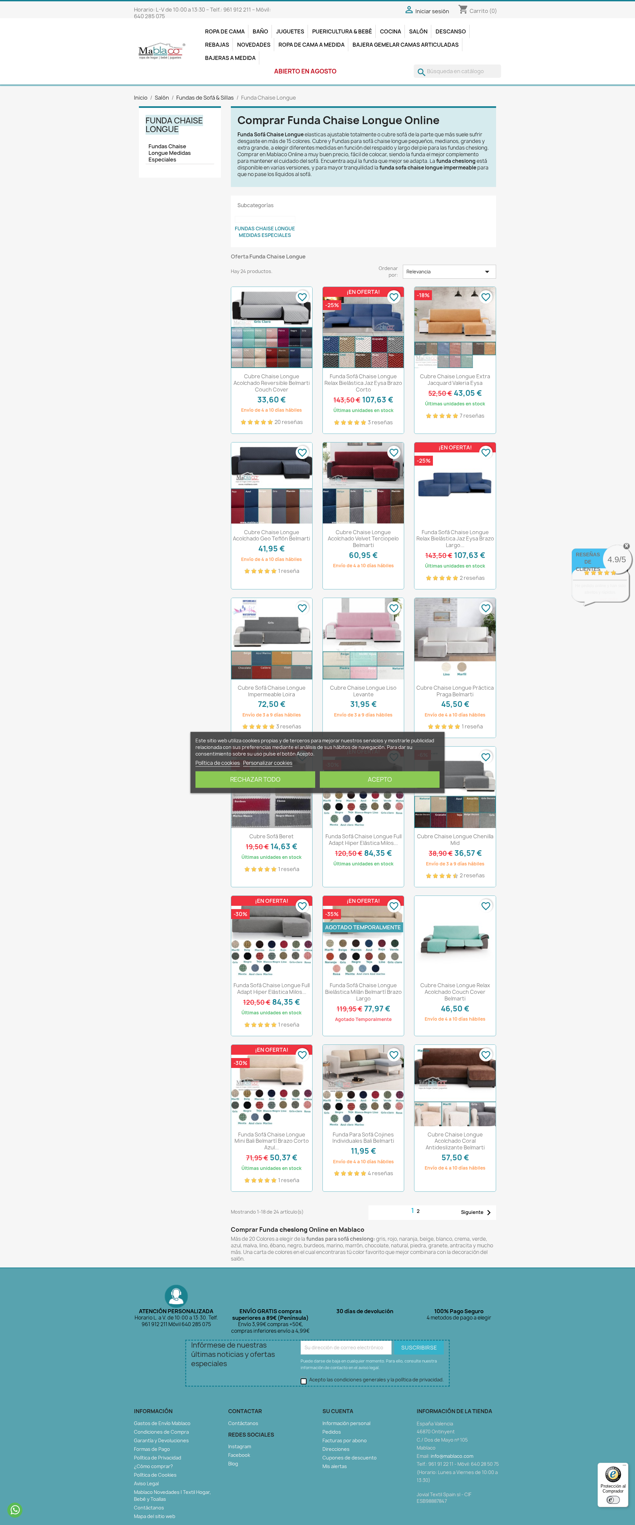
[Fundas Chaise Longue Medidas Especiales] (265, 219)
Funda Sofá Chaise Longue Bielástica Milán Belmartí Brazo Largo (363, 992)
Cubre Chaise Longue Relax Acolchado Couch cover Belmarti (455, 992)
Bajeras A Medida (230, 58)
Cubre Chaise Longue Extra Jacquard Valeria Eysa (455, 380)
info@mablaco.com (452, 1456)
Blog (233, 1463)
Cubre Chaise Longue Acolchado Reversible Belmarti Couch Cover (271, 383)
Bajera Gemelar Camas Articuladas (406, 44)
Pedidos (331, 1432)
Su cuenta (337, 1411)
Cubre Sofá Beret (271, 836)
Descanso (451, 31)
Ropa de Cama (225, 31)
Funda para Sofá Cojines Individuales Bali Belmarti (363, 1138)
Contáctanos (149, 1507)
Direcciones (336, 1449)
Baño (260, 31)
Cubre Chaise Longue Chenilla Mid (455, 840)
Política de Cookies (155, 1475)
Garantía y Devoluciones (161, 1440)
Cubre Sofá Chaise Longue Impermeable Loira (272, 691)
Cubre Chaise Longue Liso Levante (363, 691)
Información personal (346, 1423)
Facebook (239, 1455)
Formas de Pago (152, 1449)
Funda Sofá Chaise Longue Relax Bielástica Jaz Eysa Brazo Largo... (455, 539)
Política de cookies (217, 763)
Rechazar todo (255, 779)
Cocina (390, 31)
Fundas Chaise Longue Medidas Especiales (169, 153)
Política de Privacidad (157, 1458)
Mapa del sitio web (154, 1516)
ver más (609, 599)
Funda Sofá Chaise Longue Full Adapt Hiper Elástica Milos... (363, 840)
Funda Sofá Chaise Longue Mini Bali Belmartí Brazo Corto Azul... (271, 1141)
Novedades (254, 44)
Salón (418, 31)
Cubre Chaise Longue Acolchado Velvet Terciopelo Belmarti (363, 539)
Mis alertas (334, 1466)
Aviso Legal (146, 1483)
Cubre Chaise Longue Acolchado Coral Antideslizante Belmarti (455, 1141)
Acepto (380, 779)
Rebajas (217, 44)
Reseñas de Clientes (588, 562)
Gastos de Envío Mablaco (162, 1423)
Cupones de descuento (349, 1458)
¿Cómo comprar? (153, 1466)
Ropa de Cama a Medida (311, 44)
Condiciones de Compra (161, 1432)
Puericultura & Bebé (342, 31)
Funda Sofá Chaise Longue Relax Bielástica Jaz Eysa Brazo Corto (363, 383)
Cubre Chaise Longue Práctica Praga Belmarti (455, 691)
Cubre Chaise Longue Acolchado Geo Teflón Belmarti (271, 535)
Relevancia (449, 271)
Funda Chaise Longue (174, 125)
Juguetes (290, 31)
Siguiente (477, 1212)
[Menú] (624, 1467)
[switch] (613, 1500)
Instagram (239, 1446)
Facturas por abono (344, 1440)
